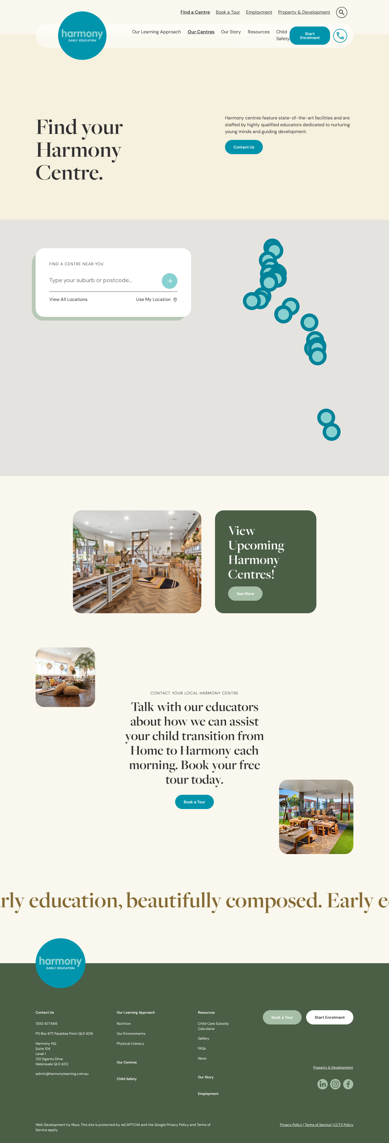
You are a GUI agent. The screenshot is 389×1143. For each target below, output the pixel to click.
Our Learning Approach (156, 32)
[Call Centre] (340, 35)
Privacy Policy (178, 1125)
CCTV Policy (343, 1125)
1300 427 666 (47, 1024)
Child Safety (283, 35)
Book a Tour (228, 12)
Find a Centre (195, 12)
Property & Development (304, 12)
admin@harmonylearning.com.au (62, 1074)
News (202, 1058)
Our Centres (201, 32)
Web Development (50, 1125)
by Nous (72, 1125)
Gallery (203, 1038)
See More (245, 594)
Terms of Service (318, 1125)
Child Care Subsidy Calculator (213, 1026)
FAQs (202, 1048)
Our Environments (131, 1034)
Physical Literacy (130, 1044)
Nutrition (124, 1024)
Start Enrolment (310, 36)
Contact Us (244, 147)
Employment (259, 12)
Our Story (231, 32)
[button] (341, 12)
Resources (259, 32)
